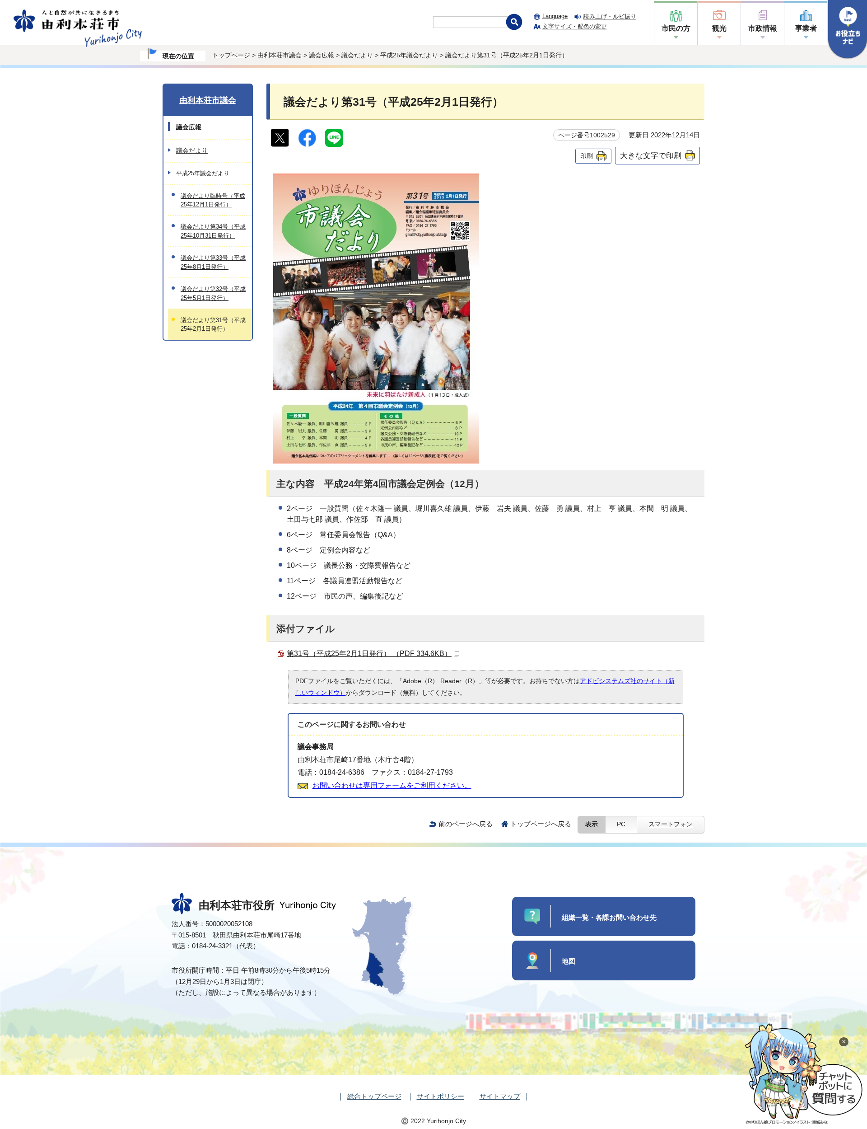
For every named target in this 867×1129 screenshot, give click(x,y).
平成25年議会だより (409, 55)
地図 (568, 961)
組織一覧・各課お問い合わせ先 (609, 917)
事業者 (806, 28)
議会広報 (321, 55)
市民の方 (676, 28)
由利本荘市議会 (279, 55)
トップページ (231, 55)
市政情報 (762, 28)
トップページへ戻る (540, 824)
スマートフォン (670, 824)
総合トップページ (374, 1096)
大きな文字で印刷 (650, 155)
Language (555, 16)
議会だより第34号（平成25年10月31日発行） (213, 231)
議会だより (357, 55)
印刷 (586, 155)
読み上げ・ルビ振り (609, 16)
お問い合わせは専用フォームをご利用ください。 (391, 785)
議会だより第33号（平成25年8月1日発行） (213, 262)
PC (621, 824)
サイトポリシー (440, 1096)
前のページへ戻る (465, 824)
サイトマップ (500, 1096)
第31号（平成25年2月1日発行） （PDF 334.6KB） (369, 653)
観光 (719, 28)
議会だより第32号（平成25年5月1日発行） (213, 293)
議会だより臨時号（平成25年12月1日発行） (213, 200)
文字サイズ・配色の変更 (574, 26)
